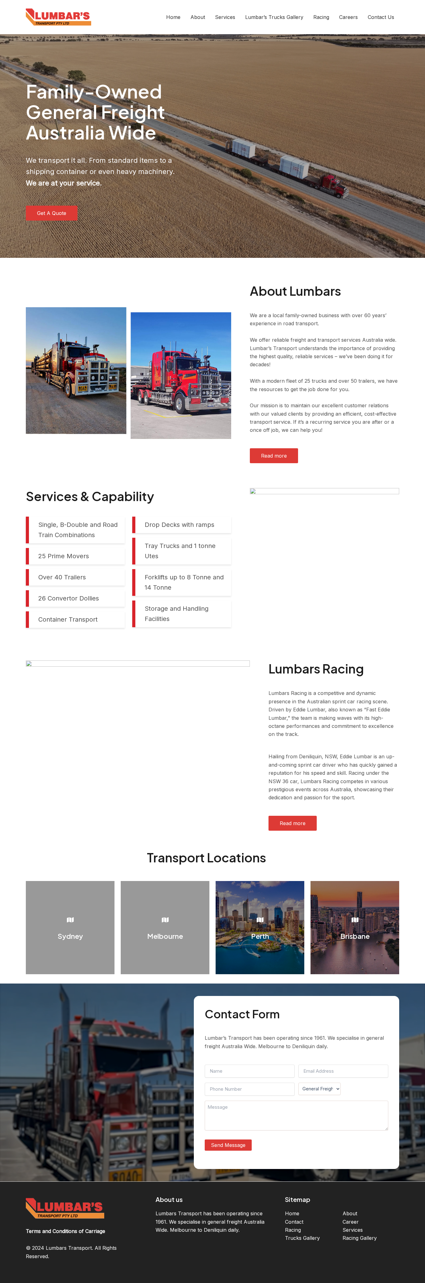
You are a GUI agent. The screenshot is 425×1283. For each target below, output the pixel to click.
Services (353, 1230)
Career (351, 1222)
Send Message (228, 1145)
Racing (293, 1230)
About (350, 1213)
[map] (70, 920)
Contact (294, 1222)
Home (292, 1213)
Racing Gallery (360, 1238)
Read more (274, 456)
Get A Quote (51, 213)
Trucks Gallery (302, 1238)
